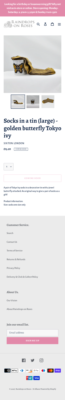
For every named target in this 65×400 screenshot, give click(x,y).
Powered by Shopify (48, 389)
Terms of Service (14, 250)
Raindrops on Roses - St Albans (28, 389)
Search (10, 233)
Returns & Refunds (16, 259)
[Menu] (59, 24)
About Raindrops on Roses (19, 309)
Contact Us (12, 242)
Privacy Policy (13, 268)
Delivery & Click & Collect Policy (22, 277)
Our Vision (12, 300)
